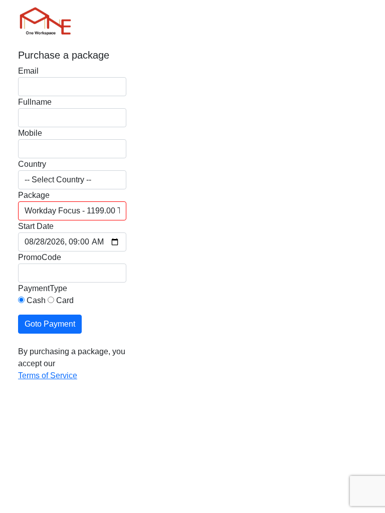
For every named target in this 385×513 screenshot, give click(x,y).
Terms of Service (47, 375)
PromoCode (39, 257)
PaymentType (42, 288)
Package (34, 195)
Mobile (30, 133)
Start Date (36, 226)
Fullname (35, 102)
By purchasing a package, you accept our (71, 357)
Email (28, 71)
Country (32, 164)
